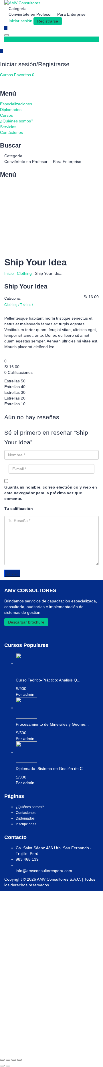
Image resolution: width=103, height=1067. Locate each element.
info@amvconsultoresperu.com (44, 870)
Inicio (9, 273)
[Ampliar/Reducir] (2, 1060)
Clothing (24, 273)
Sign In (46, 1047)
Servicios (8, 126)
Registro (32, 1047)
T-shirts (26, 305)
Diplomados (10, 109)
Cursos (7, 74)
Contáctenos (11, 132)
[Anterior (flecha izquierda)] (2, 1065)
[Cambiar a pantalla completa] (8, 1060)
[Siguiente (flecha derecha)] (8, 1065)
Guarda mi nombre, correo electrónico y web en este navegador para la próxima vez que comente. (50, 493)
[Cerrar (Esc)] (19, 1060)
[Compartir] (13, 1060)
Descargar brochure (26, 622)
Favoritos (24, 74)
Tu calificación (18, 508)
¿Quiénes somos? (16, 121)
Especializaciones (16, 104)
